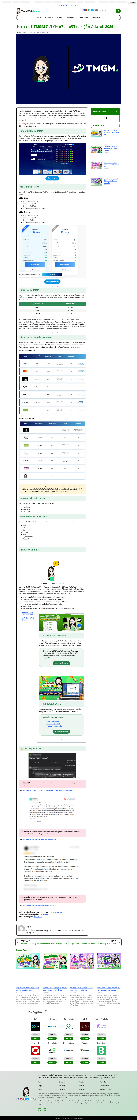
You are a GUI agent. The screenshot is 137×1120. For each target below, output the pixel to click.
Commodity (62, 1089)
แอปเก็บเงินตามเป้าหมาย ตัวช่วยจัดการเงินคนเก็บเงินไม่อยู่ (111, 148)
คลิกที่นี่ (45, 914)
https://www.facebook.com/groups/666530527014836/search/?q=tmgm (48, 790)
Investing (62, 1085)
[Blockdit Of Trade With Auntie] (94, 10)
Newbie (82, 1089)
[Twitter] (92, 10)
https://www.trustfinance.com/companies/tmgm (39, 839)
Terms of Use (42, 1110)
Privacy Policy (42, 1108)
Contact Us (96, 17)
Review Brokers (56, 912)
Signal (81, 1085)
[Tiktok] (97, 10)
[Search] (118, 11)
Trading (60, 17)
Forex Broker (71, 17)
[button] (27, 613)
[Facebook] (84, 10)
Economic (62, 1082)
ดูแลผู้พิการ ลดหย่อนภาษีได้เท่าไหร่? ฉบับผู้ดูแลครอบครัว (111, 181)
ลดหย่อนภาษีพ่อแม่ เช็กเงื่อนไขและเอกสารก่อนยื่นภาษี (111, 165)
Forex (40, 1082)
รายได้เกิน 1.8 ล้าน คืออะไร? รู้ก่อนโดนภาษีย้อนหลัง (111, 132)
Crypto (40, 1085)
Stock (40, 1089)
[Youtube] (86, 10)
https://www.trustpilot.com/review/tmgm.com (38, 905)
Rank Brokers (104, 1085)
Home (39, 17)
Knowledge (49, 17)
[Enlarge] (81, 615)
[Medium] (89, 10)
